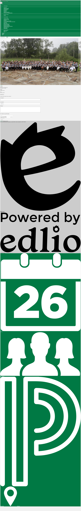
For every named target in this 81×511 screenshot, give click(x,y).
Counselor (5, 20)
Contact (5, 15)
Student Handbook (6, 8)
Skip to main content (3, 0)
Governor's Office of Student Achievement (9, 21)
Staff (2, 34)
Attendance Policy (6, 18)
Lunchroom (5, 22)
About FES (5, 7)
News (4, 31)
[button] (4, 6)
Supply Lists (5, 27)
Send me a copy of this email (5, 113)
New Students (5, 9)
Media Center (5, 23)
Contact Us (5, 11)
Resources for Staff (6, 24)
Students (3, 33)
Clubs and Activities (6, 19)
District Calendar (6, 30)
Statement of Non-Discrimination (8, 26)
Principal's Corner (6, 14)
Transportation (6, 28)
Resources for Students (7, 25)
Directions (5, 10)
